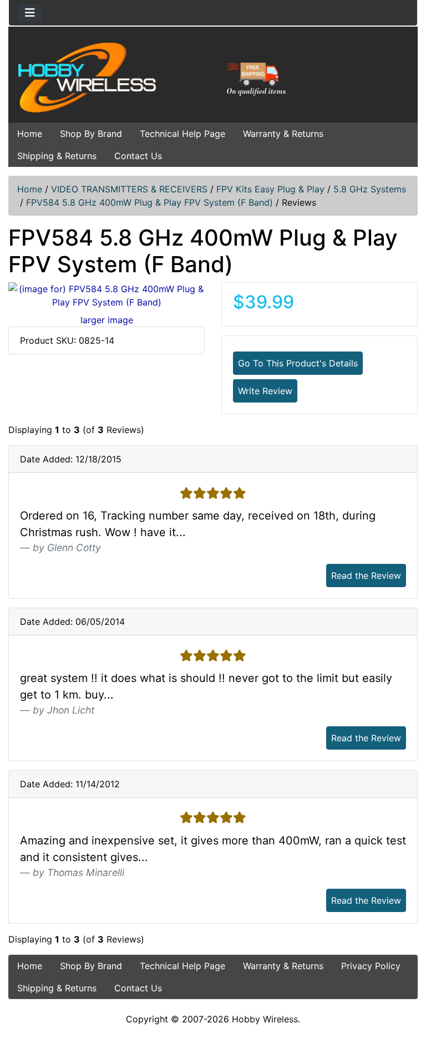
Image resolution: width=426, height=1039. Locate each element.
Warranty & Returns (283, 133)
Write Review (265, 390)
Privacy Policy (370, 965)
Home (29, 133)
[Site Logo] (76, 77)
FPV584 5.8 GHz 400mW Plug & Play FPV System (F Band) (149, 202)
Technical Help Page (182, 133)
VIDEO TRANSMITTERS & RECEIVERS (129, 189)
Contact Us (138, 155)
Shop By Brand (91, 133)
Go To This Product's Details (298, 363)
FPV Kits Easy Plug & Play (270, 189)
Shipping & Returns (57, 155)
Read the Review (366, 575)
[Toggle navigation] (30, 12)
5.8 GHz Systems (369, 189)
